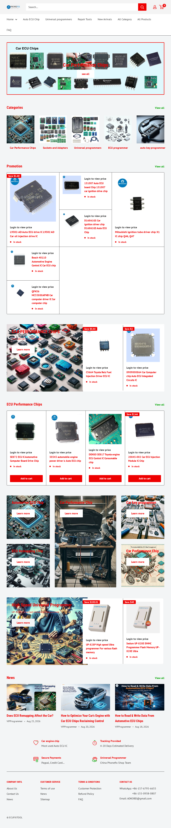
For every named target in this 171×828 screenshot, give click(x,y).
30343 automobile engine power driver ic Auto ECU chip (65, 458)
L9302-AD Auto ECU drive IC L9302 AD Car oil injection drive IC (32, 234)
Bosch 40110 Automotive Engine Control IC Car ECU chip (44, 261)
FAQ (9, 30)
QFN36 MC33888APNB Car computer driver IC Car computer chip (43, 297)
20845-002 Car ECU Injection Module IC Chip (144, 458)
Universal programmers (58, 19)
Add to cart (26, 478)
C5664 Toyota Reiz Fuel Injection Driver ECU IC (98, 374)
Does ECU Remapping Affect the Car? (30, 716)
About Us (12, 788)
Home (10, 19)
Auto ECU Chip (31, 19)
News (10, 799)
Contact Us (13, 793)
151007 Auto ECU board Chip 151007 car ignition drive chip (96, 187)
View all (160, 107)
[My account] (154, 7)
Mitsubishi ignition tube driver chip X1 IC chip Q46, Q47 (137, 234)
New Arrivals (105, 19)
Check (85, 74)
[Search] (142, 7)
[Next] (164, 131)
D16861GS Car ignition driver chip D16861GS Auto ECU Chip (95, 226)
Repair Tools (85, 19)
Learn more (23, 349)
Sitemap (45, 799)
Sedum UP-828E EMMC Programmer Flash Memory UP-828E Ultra (142, 647)
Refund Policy (86, 793)
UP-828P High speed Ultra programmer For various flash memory (101, 648)
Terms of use (47, 788)
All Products (144, 19)
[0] (161, 7)
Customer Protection (89, 788)
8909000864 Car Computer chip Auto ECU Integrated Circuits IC (141, 376)
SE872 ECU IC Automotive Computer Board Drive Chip (24, 458)
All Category (125, 19)
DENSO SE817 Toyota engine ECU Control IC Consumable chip (104, 458)
